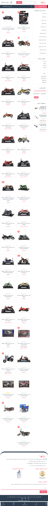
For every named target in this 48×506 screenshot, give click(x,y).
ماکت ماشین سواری (42, 43)
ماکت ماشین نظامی (43, 49)
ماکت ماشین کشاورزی (42, 46)
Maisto (43, 80)
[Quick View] (25, 25)
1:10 (45, 61)
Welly (43, 82)
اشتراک (42, 491)
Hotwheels (43, 78)
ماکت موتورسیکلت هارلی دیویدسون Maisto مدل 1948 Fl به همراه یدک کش (8, 29)
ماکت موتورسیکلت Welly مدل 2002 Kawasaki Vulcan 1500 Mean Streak (8, 199)
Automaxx (43, 76)
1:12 (45, 63)
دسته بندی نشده (43, 26)
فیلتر (36, 97)
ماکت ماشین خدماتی (42, 36)
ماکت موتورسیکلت (43, 53)
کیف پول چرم (44, 30)
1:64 (45, 67)
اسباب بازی (44, 13)
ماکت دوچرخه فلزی (43, 33)
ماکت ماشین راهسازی (42, 40)
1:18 (45, 65)
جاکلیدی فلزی (44, 23)
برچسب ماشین (43, 20)
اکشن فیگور (44, 16)
